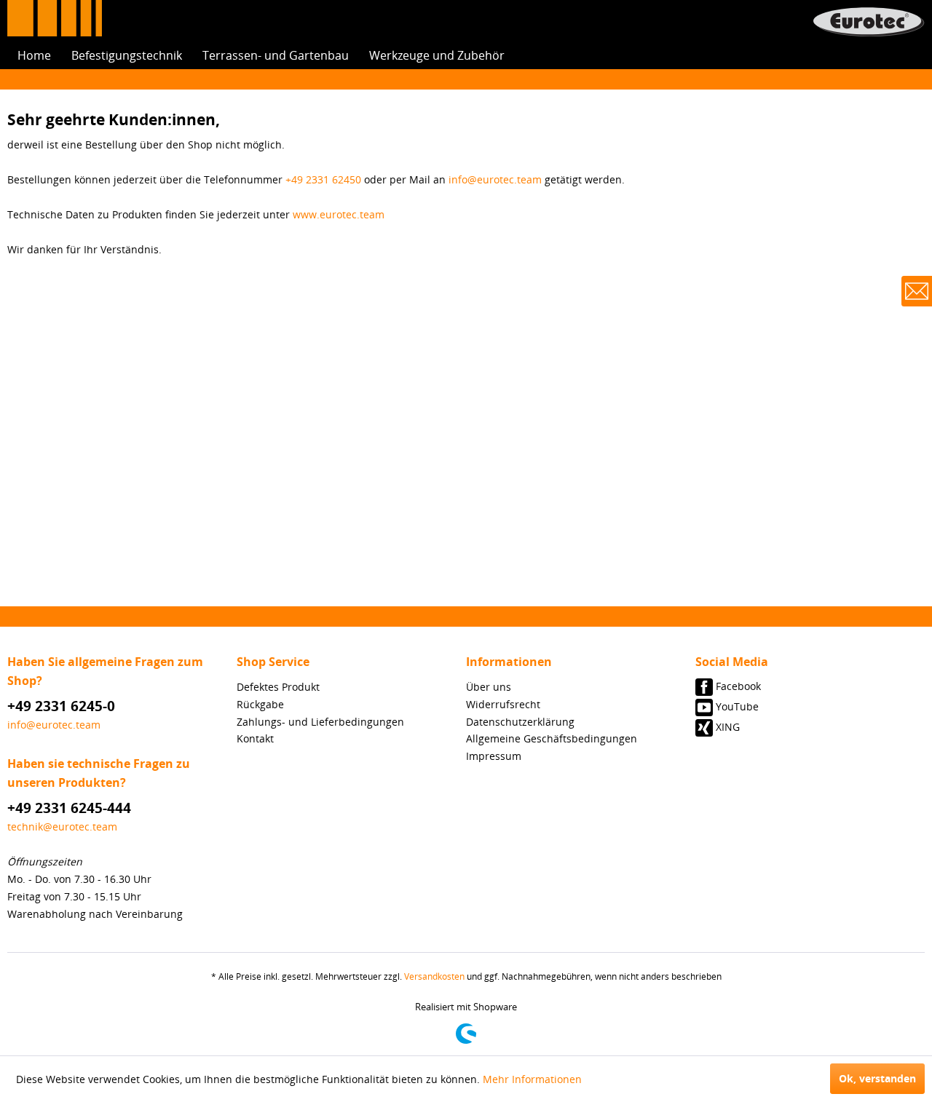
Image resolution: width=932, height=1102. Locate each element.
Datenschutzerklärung (520, 722)
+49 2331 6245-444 (69, 807)
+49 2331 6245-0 (61, 706)
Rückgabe (260, 704)
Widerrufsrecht (503, 704)
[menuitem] (34, 55)
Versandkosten (434, 976)
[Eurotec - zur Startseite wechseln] (869, 21)
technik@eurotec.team (62, 826)
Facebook (738, 686)
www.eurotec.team (338, 214)
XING (728, 727)
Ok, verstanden (877, 1078)
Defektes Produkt (278, 687)
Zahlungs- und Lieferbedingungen (320, 722)
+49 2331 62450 (323, 179)
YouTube (737, 706)
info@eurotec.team (495, 179)
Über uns (488, 687)
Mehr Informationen (532, 1079)
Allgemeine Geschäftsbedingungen (551, 738)
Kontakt (255, 738)
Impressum (493, 756)
